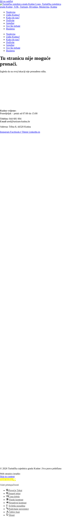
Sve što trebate (13, 26)
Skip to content (7, 476)
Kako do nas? (12, 17)
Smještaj (10, 23)
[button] (8, 479)
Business (10, 28)
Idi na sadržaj (6, 1)
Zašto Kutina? (13, 15)
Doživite (10, 20)
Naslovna (10, 12)
